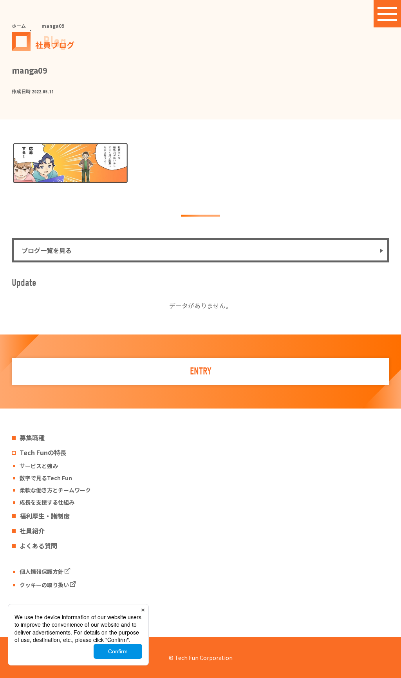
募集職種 (32, 437)
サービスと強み (39, 466)
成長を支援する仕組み (47, 502)
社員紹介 (32, 530)
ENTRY (200, 371)
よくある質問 (38, 545)
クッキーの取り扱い (44, 585)
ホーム (19, 26)
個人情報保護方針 (41, 571)
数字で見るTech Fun (46, 478)
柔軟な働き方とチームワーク (55, 490)
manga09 (53, 26)
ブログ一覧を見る (47, 250)
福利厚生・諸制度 (45, 516)
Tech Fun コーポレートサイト (57, 610)
